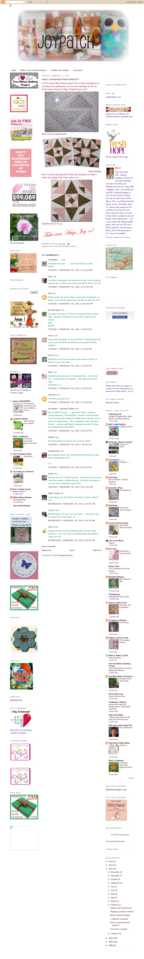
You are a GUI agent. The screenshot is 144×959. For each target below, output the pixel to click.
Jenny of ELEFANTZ (22, 401)
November (115, 876)
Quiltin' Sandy (53, 493)
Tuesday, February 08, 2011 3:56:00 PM (70, 431)
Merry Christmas (115, 658)
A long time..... (29, 456)
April (113, 898)
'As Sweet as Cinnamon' (23, 472)
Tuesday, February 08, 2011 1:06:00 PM (70, 329)
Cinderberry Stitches (118, 702)
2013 (111, 861)
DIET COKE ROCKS (117, 424)
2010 (111, 938)
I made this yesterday (119, 919)
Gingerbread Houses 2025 (119, 597)
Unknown (52, 395)
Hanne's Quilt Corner (118, 603)
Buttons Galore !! (19, 492)
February (115, 905)
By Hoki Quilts (54, 310)
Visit (115, 841)
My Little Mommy (126, 728)
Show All (131, 778)
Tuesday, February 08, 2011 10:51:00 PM (70, 487)
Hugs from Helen (116, 715)
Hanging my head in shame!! (122, 912)
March (114, 901)
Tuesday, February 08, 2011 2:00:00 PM (70, 388)
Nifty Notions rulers (59, 246)
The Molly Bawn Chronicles (121, 676)
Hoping (111, 543)
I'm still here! (124, 623)
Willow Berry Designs (22, 497)
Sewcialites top (125, 490)
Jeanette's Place (116, 488)
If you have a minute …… (120, 929)
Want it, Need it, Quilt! (118, 655)
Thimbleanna (114, 594)
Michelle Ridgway (116, 577)
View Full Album (94, 171)
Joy (119, 168)
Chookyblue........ (116, 460)
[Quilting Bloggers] (116, 790)
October (114, 879)
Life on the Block (116, 541)
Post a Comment (49, 546)
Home (14, 70)
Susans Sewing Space (118, 523)
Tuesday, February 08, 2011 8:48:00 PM (70, 467)
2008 (111, 945)
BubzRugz (113, 505)
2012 (111, 865)
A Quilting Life (115, 414)
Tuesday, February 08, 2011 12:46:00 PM (70, 304)
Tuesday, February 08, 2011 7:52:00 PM (70, 445)
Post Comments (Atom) (62, 555)
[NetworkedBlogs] (120, 313)
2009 (111, 942)
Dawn (50, 372)
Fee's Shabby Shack (22, 489)
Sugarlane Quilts (20, 419)
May (113, 894)
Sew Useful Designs (21, 506)
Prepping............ (126, 462)
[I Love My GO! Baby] (19, 112)
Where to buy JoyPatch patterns (33, 70)
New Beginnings (19, 500)
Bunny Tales (114, 566)
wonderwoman (54, 451)
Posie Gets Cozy (116, 694)
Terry (50, 276)
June (113, 890)
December (115, 872)
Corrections (77, 70)
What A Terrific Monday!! (120, 915)
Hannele (51, 437)
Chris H (51, 355)
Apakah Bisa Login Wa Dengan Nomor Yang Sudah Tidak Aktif (119, 706)
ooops (73, 246)
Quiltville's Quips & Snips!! (120, 442)
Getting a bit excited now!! (121, 908)
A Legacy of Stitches (118, 620)
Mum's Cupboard (20, 436)
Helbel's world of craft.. (119, 638)
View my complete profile (118, 237)
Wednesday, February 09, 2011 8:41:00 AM (71, 521)
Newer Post (46, 550)
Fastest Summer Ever (117, 696)
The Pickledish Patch (22, 454)
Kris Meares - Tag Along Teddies (61, 409)
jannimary (113, 477)
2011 (111, 869)
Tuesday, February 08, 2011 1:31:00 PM (70, 349)
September (115, 883)
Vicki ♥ (51, 527)
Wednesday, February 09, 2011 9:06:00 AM (71, 540)
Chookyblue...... (54, 260)
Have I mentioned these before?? (60, 79)
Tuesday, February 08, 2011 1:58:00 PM (70, 366)
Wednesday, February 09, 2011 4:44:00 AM (71, 504)
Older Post (97, 550)
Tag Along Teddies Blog (119, 743)
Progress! (123, 745)
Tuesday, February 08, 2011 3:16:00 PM (70, 402)
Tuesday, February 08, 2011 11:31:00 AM (70, 270)
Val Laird (112, 549)
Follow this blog (120, 317)
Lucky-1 (51, 510)
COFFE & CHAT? (126, 427)
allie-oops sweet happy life (120, 725)
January (114, 933)
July (113, 887)
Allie (50, 293)
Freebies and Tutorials (60, 70)
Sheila (50, 474)
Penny (50, 336)
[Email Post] (68, 244)
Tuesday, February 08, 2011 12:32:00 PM (70, 287)
